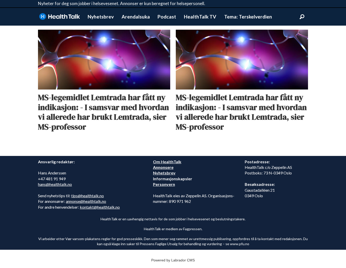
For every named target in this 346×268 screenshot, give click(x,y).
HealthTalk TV (200, 17)
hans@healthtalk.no (55, 184)
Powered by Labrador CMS (173, 260)
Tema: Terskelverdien (248, 17)
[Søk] (302, 17)
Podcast (167, 17)
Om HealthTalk (167, 161)
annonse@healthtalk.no (86, 201)
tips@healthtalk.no (87, 195)
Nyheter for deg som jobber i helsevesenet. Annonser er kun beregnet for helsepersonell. (121, 3)
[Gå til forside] (59, 16)
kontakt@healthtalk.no (100, 207)
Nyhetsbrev (101, 17)
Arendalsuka (136, 17)
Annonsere (163, 167)
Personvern (164, 184)
